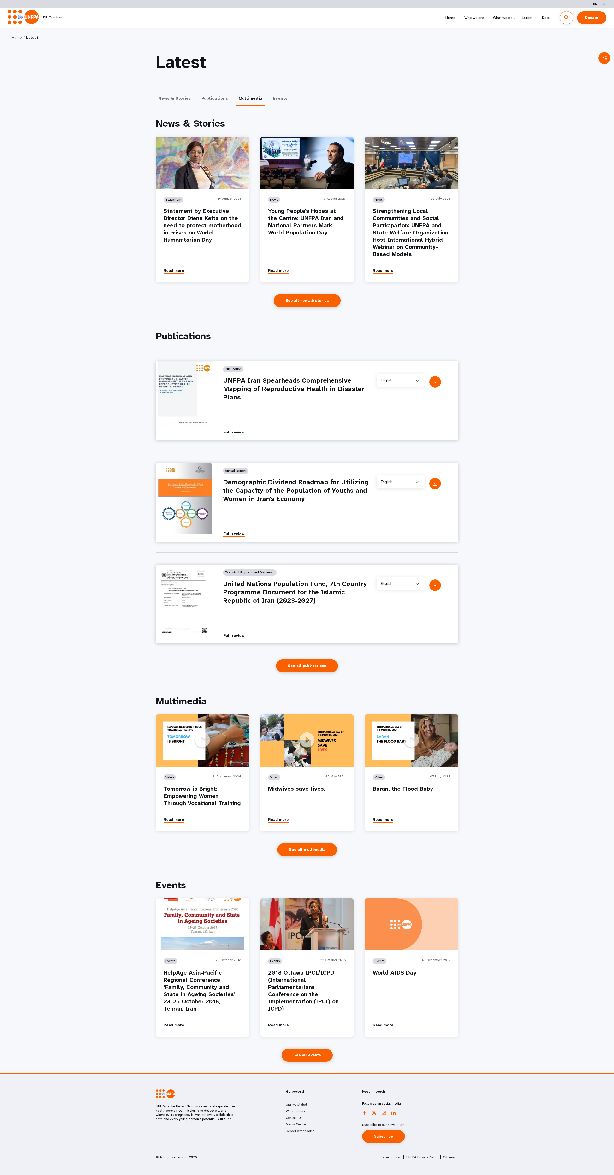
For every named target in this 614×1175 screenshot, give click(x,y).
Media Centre (296, 1124)
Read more (174, 270)
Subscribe (383, 1136)
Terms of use (391, 1157)
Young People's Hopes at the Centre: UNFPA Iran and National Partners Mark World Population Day (306, 221)
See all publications (307, 665)
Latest (527, 17)
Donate (591, 17)
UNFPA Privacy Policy (422, 1157)
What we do (503, 17)
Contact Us (294, 1118)
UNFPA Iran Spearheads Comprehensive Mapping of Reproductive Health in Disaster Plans (293, 389)
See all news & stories (307, 300)
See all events (307, 1055)
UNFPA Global (296, 1104)
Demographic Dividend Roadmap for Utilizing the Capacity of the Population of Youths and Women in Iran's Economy (295, 490)
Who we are (474, 17)
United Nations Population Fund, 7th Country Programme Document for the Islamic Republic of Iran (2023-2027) (295, 592)
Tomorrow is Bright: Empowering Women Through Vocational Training (202, 796)
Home (450, 17)
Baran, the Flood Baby (403, 788)
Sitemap (449, 1157)
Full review (234, 432)
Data (546, 17)
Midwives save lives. (296, 788)
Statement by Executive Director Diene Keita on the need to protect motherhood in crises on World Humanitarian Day (202, 225)
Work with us (295, 1111)
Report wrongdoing (300, 1131)
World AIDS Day (394, 972)
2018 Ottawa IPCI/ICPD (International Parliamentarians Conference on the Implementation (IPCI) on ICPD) (303, 990)
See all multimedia (307, 849)
